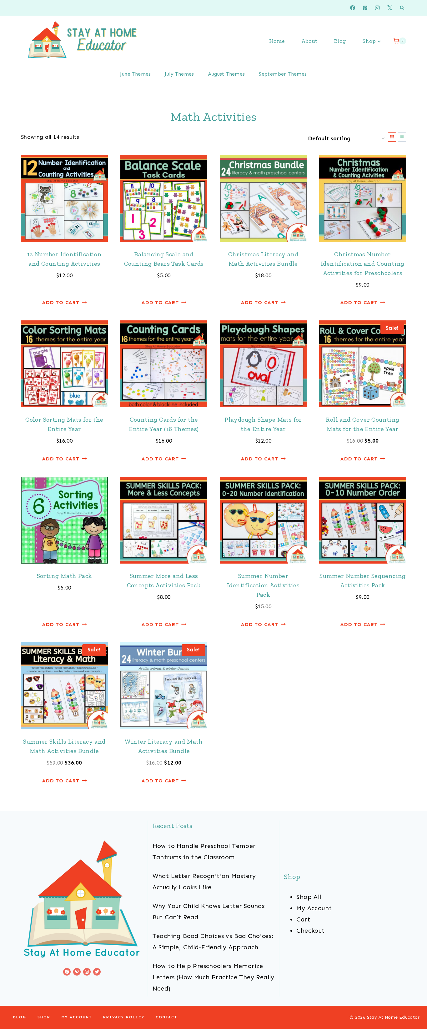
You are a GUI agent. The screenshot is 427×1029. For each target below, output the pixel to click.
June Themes (135, 74)
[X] (390, 8)
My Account (314, 908)
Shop (44, 1017)
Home (276, 41)
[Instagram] (377, 8)
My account (77, 1017)
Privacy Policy (123, 1017)
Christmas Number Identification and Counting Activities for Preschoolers (362, 263)
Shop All (308, 897)
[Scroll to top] (411, 1004)
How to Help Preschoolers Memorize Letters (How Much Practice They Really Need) (213, 977)
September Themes (283, 74)
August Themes (226, 74)
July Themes (179, 74)
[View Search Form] (402, 8)
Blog (340, 41)
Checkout (310, 930)
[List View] (402, 137)
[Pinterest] (365, 8)
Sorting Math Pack (64, 576)
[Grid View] (392, 137)
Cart (303, 919)
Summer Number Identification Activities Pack (263, 585)
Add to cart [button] (60, 302)
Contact (166, 1017)
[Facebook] (353, 8)
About (309, 41)
